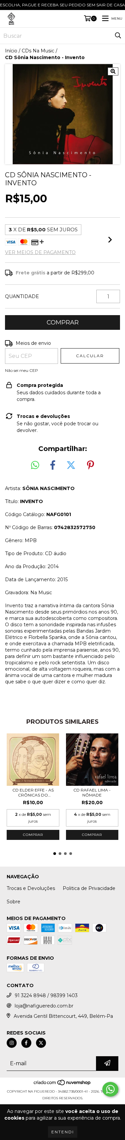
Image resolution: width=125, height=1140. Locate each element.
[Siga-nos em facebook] (26, 1043)
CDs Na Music (38, 51)
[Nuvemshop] (62, 1085)
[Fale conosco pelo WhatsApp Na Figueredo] (110, 1089)
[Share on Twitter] (71, 465)
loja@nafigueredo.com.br (44, 1006)
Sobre (13, 902)
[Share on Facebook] (53, 465)
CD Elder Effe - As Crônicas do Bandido (33, 792)
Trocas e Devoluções (31, 888)
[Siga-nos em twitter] (41, 1043)
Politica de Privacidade (89, 888)
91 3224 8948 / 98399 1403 (46, 995)
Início (11, 51)
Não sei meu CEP (21, 370)
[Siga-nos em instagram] (12, 1043)
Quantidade (22, 296)
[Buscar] (118, 35)
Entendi (62, 1131)
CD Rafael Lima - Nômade (92, 792)
